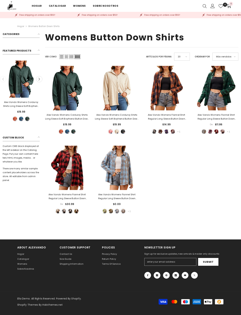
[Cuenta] (213, 6)
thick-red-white (222, 131)
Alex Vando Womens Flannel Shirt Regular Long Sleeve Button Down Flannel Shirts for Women (166, 117)
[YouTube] (185, 275)
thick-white (64, 211)
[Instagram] (157, 275)
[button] (39, 79)
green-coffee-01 (104, 211)
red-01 (172, 131)
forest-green (27, 118)
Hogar (20, 26)
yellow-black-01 (110, 211)
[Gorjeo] (194, 275)
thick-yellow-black (76, 211)
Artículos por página (159, 56)
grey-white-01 (204, 131)
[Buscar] (205, 6)
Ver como (51, 56)
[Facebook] (147, 275)
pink (110, 131)
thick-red (216, 131)
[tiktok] (175, 275)
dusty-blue (21, 118)
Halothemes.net (52, 305)
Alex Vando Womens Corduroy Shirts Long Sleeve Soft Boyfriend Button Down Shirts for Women (21, 104)
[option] (21, 91)
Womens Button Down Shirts (44, 26)
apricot (116, 131)
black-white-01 (154, 131)
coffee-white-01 (123, 211)
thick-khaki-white (58, 211)
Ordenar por (202, 56)
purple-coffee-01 (166, 131)
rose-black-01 (210, 131)
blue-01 (117, 211)
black (123, 131)
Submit (208, 262)
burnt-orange (15, 118)
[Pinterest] (166, 275)
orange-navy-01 (160, 131)
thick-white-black (70, 211)
